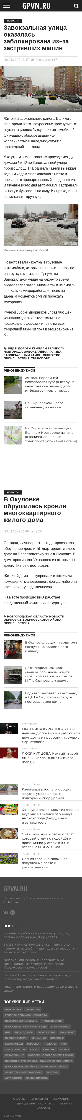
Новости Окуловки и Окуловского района (34, 618)
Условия (43, 1108)
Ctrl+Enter (10, 902)
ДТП (7, 1032)
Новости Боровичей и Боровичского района (36, 1066)
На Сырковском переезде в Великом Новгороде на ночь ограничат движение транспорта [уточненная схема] (51, 434)
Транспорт (40, 358)
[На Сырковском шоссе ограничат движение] (13, 410)
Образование (14, 1055)
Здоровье (57, 1038)
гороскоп (33, 1043)
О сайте (19, 1098)
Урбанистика (60, 1026)
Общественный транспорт (23, 1072)
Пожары (50, 1043)
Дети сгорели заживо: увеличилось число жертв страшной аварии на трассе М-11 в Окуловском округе (48, 674)
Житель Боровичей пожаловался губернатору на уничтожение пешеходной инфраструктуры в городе (49, 384)
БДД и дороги (19, 348)
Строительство (15, 1049)
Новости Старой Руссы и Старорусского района (38, 1060)
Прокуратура (46, 1032)
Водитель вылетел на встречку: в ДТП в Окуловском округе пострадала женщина (51, 697)
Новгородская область (27, 616)
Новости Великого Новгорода (26, 1026)
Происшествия (17, 358)
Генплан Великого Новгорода (26, 1015)
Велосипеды (14, 1043)
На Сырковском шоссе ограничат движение (44, 405)
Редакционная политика (34, 1103)
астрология (13, 1078)
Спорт (34, 1049)
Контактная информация (49, 1098)
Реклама (65, 1103)
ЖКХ (64, 1043)
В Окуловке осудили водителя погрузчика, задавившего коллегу (51, 646)
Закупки (52, 1072)
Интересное (13, 1009)
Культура (49, 1049)
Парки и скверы (16, 1038)
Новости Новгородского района (51, 1055)
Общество (51, 355)
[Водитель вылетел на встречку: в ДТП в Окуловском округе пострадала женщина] (13, 700)
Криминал (38, 1038)
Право (64, 1049)
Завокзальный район (22, 355)
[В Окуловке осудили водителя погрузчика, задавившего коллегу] (13, 649)
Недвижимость (37, 1078)
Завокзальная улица (43, 351)
